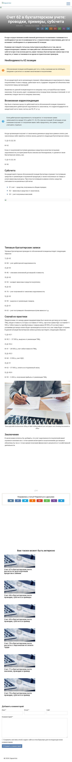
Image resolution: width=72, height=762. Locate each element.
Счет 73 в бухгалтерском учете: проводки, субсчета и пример (18, 694)
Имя (4, 710)
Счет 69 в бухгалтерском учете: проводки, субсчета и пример (18, 620)
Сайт (48, 710)
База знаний (35, 26)
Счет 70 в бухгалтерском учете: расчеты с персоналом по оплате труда (18, 645)
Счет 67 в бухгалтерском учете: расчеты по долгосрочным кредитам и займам (18, 571)
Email (26, 710)
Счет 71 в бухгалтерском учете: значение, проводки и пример (18, 670)
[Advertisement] (37, 467)
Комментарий (7, 717)
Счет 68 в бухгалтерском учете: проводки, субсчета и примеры (18, 596)
